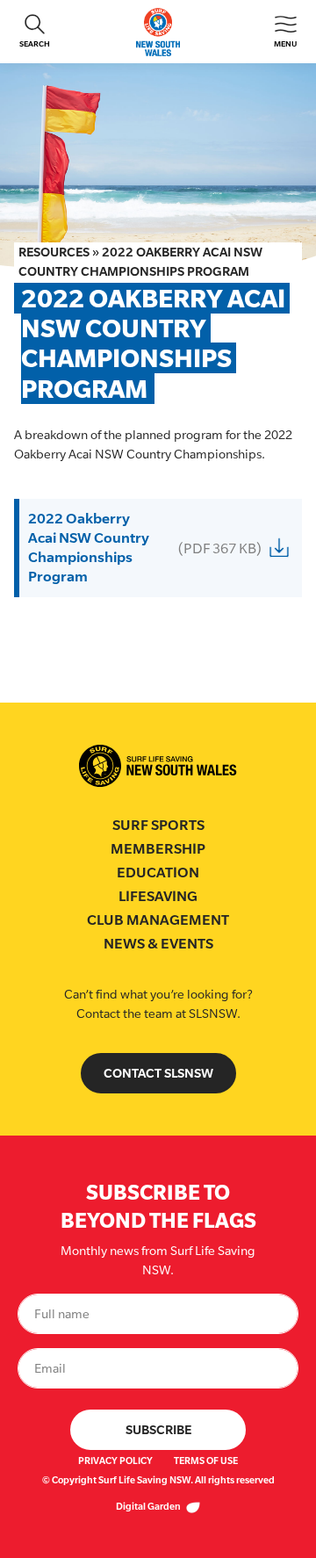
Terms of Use (206, 1460)
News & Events (158, 943)
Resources (54, 251)
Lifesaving (158, 896)
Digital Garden (149, 1506)
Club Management (158, 920)
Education (158, 872)
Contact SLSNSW (158, 1072)
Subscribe (158, 1429)
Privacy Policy (115, 1460)
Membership (158, 848)
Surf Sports (158, 825)
